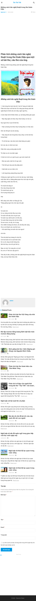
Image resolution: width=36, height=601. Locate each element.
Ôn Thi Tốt (17, 2)
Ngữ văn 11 (3, 12)
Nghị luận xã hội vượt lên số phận (13, 401)
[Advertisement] (18, 33)
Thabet (22, 598)
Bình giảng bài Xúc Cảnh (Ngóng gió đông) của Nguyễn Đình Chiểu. (22, 350)
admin (11, 300)
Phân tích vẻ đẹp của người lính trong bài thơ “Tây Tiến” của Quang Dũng (22, 386)
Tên (2, 519)
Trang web (4, 535)
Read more (16, 327)
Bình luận (4, 494)
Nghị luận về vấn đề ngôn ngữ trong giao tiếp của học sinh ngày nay (17, 434)
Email (3, 527)
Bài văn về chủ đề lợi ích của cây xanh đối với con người (21, 417)
